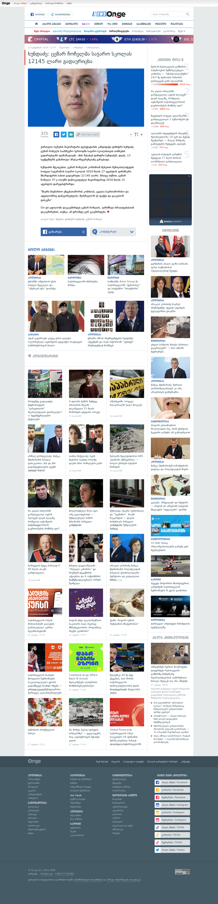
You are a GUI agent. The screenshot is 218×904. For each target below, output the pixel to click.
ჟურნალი (71, 24)
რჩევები (116, 833)
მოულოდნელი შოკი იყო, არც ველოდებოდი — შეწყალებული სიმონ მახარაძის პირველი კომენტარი (86, 503)
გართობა (117, 814)
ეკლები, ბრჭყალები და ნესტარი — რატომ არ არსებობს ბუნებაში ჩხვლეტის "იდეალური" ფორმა (170, 493)
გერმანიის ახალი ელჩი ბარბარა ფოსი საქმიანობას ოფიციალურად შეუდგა (170, 254)
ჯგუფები (39, 14)
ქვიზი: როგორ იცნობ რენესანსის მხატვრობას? (126, 612)
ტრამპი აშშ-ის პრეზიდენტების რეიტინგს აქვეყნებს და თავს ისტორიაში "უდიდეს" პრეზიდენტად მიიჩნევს (117, 324)
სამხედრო (33, 798)
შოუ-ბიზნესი (76, 819)
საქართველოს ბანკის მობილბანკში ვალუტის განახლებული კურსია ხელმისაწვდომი (45, 612)
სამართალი (34, 825)
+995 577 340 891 (64, 873)
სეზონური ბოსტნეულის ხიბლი (45, 722)
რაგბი (73, 831)
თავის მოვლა (119, 790)
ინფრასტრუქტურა (37, 829)
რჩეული (160, 24)
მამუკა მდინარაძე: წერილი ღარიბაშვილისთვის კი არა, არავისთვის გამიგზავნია (170, 375)
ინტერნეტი (75, 803)
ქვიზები (127, 24)
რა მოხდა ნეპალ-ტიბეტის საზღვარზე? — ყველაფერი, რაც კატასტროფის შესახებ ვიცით (86, 722)
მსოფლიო (33, 787)
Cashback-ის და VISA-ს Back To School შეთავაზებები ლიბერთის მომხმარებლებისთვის (86, 667)
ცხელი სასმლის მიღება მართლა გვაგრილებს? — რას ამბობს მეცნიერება (170, 334)
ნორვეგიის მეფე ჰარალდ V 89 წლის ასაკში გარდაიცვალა (45, 557)
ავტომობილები (120, 806)
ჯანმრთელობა (122, 775)
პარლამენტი (34, 779)
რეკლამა (176, 24)
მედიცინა (116, 783)
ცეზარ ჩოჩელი (94, 219)
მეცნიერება (75, 806)
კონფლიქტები (35, 794)
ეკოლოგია (33, 806)
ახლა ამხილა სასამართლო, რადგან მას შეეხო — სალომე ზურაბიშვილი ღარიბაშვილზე (172, 739)
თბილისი (32, 818)
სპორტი (75, 824)
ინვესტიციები (62, 14)
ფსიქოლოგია (119, 779)
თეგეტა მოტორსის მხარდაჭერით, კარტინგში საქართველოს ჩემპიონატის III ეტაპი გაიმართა (170, 573)
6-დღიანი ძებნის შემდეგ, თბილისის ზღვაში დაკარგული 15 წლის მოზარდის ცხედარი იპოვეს (86, 393)
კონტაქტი (185, 761)
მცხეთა (60, 219)
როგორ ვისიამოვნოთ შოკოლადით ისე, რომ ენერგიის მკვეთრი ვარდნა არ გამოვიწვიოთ (170, 415)
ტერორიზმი (34, 783)
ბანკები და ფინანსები (80, 779)
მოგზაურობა (118, 803)
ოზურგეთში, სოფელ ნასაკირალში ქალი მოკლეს (126, 393)
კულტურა (76, 811)
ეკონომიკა (169, 31)
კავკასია (32, 790)
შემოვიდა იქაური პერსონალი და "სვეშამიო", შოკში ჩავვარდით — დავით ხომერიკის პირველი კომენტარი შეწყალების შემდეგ (126, 503)
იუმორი (116, 818)
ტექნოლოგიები (77, 799)
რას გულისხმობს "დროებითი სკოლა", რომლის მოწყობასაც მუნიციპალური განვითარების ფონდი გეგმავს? (169, 707)
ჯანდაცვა (32, 814)
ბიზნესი (73, 783)
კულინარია (118, 810)
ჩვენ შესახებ (102, 761)
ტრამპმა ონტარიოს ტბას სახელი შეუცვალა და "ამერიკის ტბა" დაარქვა (48, 272)
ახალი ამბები (20, 3)
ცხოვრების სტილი (124, 795)
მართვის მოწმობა (54, 3)
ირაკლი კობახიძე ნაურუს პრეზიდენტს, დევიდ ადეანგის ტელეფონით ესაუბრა (170, 294)
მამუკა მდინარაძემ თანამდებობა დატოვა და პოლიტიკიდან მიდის (170, 454)
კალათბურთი (77, 835)
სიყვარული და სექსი (122, 825)
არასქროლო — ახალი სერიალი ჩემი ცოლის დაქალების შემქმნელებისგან (170, 719)
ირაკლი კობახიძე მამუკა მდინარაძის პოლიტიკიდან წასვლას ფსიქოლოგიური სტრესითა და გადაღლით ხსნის (126, 557)
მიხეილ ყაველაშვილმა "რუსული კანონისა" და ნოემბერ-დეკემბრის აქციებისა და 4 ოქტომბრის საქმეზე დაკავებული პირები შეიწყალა (86, 557)
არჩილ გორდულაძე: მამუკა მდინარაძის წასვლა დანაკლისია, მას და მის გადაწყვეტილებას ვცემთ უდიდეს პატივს (45, 448)
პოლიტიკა (137, 31)
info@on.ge (46, 873)
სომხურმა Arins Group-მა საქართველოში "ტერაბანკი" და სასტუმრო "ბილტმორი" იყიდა (127, 274)
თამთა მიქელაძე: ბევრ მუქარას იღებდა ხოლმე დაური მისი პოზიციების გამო (86, 448)
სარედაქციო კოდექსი (133, 761)
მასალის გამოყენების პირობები (162, 761)
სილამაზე (117, 799)
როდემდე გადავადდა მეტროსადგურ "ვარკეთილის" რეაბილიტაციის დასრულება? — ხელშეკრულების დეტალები (45, 393)
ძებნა (69, 3)
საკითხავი (144, 24)
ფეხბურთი (75, 827)
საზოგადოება (153, 31)
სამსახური (117, 821)
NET (86, 24)
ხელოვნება (75, 815)
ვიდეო (98, 24)
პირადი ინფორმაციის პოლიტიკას (124, 879)
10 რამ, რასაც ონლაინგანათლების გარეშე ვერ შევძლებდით (170, 533)
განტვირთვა (36, 3)
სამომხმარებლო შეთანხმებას (88, 879)
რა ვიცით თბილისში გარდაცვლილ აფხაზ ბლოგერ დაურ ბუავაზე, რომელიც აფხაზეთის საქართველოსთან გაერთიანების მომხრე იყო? (45, 503)
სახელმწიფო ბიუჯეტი (80, 787)
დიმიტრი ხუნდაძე (74, 219)
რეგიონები (64, 47)
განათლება (33, 810)
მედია (31, 833)
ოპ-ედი (112, 24)
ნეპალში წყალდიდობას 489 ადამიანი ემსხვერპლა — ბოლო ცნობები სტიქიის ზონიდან (126, 448)
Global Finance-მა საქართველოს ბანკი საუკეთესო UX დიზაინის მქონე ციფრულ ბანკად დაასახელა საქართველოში (126, 722)
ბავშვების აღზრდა (121, 787)
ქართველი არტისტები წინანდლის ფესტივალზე (170, 612)
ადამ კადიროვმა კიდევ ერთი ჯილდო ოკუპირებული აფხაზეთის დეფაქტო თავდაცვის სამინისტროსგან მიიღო (58, 324)
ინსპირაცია (117, 829)
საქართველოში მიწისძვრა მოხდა (88, 271)
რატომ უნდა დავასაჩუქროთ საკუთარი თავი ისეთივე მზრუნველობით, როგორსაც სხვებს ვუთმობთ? (86, 612)
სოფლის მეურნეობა (80, 790)
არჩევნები (78, 47)
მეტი (180, 31)
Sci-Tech (76, 795)
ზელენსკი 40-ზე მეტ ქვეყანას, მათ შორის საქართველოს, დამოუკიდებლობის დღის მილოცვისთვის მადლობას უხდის (126, 667)
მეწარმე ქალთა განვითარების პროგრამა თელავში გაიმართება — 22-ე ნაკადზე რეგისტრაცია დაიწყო (171, 729)
